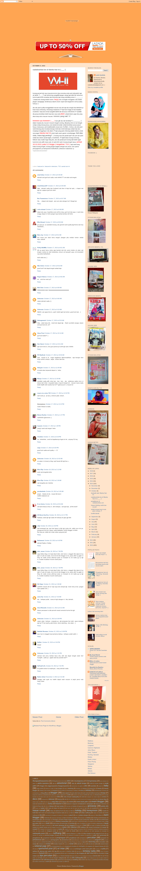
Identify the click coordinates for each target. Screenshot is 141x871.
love (84, 825)
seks (91, 844)
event (71, 801)
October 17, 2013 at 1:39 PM (52, 426)
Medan (90, 768)
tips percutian (46, 855)
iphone (60, 815)
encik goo (47, 801)
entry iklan (55, 801)
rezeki (65, 843)
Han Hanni (40, 344)
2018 (91, 471)
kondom (91, 821)
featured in (41, 166)
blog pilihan (44, 793)
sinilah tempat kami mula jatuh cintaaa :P (98, 510)
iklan (76, 812)
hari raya (87, 808)
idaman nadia (60, 812)
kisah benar (74, 821)
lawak (106, 823)
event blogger (98, 801)
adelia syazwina (43, 783)
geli (85, 806)
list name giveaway (58, 825)
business (46, 794)
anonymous (74, 786)
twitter (34, 857)
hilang (67, 810)
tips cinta (90, 853)
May (92, 527)
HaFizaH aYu (41, 666)
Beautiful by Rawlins (96, 667)
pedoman (71, 835)
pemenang (103, 835)
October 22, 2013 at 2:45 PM (51, 642)
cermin (85, 794)
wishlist (95, 859)
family (50, 803)
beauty (99, 788)
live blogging (70, 825)
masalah (42, 829)
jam (76, 815)
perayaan (82, 838)
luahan (98, 825)
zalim (65, 861)
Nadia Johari (41, 677)
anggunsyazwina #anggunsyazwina (58, 786)
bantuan (85, 788)
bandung (70, 788)
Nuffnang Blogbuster (71, 833)
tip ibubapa (72, 853)
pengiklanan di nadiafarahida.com (97, 502)
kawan (70, 817)
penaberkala (41, 491)
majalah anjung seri (44, 827)
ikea (72, 812)
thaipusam (50, 853)
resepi (34, 844)
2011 (91, 542)
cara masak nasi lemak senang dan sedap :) (101, 593)
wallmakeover (37, 859)
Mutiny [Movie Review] (96, 669)
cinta (58, 796)
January (94, 537)
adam (34, 783)
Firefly (34, 806)
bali (65, 788)
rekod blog (92, 842)
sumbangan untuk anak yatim (83, 848)
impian (94, 812)
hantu (49, 808)
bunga (103, 793)
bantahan (78, 788)
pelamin (82, 835)
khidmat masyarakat (62, 821)
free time (68, 806)
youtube (60, 861)
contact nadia (96, 796)
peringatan (104, 838)
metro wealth (41, 831)
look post (79, 825)
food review (60, 806)
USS (50, 858)
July (92, 521)
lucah (104, 825)
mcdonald (48, 829)
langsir (89, 823)
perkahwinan (37, 840)
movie (73, 831)
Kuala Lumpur (92, 759)
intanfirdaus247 (42, 186)
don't (79, 799)
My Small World (95, 655)
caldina (52, 794)
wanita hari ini (65, 166)
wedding (75, 859)
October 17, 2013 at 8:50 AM (54, 222)
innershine (47, 815)
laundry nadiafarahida (97, 823)
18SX (68, 781)
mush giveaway (95, 831)
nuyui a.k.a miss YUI (44, 393)
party (57, 835)
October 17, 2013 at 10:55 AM (55, 355)
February (94, 534)
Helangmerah (41, 320)
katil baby (59, 817)
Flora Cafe (41, 806)
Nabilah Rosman (42, 631)
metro (34, 831)
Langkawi (91, 745)
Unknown (40, 298)
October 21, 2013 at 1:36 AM (52, 584)
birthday (88, 790)
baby (106, 785)
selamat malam (104, 844)
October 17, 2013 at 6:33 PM (52, 437)
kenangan (55, 819)
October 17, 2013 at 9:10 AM (53, 309)
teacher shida (70, 851)
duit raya (95, 799)
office (79, 833)
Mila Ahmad (41, 222)
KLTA (80, 821)
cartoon (75, 794)
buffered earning (94, 793)
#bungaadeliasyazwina (40, 781)
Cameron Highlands (94, 748)
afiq (73, 783)
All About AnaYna (43, 515)
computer (89, 796)
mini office (61, 831)
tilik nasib (64, 853)
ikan (67, 812)
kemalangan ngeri (37, 819)
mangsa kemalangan (94, 827)
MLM (67, 831)
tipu (58, 855)
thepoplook (57, 853)
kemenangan (48, 819)
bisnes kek (105, 790)
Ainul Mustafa (41, 608)
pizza (73, 840)
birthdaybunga (98, 790)
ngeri (50, 833)
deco (35, 799)
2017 (91, 473)
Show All (106, 680)
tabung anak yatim (45, 851)
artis (85, 786)
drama (89, 799)
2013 (91, 483)
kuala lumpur (56, 823)
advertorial (62, 783)
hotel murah (41, 812)
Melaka (90, 757)
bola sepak (65, 793)
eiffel (41, 801)
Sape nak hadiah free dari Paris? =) (101, 553)
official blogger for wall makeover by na (93, 833)
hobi (71, 810)
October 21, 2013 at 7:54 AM (52, 597)
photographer (55, 840)
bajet (52, 788)
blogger (54, 792)
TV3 (59, 166)
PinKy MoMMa (42, 247)
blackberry (36, 793)
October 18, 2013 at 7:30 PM (54, 551)
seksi (96, 844)
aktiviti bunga (81, 783)
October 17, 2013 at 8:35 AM (53, 175)
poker (78, 839)
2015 (91, 478)
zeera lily (40, 597)
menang (90, 829)
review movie (58, 844)
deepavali (44, 799)
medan (54, 829)
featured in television (51, 166)
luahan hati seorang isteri (95, 611)
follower (51, 806)
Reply (39, 180)
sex (62, 846)
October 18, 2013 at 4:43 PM (53, 540)
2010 (91, 545)
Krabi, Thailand (92, 752)
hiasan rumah (39, 810)
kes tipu (52, 821)
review (48, 844)
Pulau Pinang (92, 761)
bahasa (47, 788)
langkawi (83, 823)
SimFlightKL (82, 846)
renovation (102, 842)
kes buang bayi (85, 819)
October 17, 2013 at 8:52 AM (53, 266)
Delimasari (40, 540)
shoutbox (74, 846)
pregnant (98, 840)
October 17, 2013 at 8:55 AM (56, 276)
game (80, 806)
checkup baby (98, 794)
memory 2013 (82, 829)
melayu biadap (73, 829)
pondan (83, 839)
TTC (80, 855)
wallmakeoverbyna (49, 859)
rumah (71, 844)
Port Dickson (91, 773)
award (100, 786)
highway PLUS (59, 810)
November (94, 488)
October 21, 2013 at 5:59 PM (53, 618)
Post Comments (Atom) (48, 721)
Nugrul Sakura (42, 276)
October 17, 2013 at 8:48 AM (55, 209)
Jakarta (90, 771)
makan (64, 827)
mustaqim (104, 831)
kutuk (78, 823)
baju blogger (58, 788)
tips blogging (80, 853)
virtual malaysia (90, 857)
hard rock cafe (68, 808)
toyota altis (74, 855)
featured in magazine (72, 803)
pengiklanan (73, 838)
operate (40, 835)
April (92, 529)
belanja (41, 790)
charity (91, 794)
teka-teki (79, 851)
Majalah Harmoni (56, 827)
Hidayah (40, 367)
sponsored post (45, 848)
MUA (80, 831)
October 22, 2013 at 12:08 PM (58, 631)
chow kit (52, 796)
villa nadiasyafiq (77, 858)
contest (104, 796)
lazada (37, 825)
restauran (41, 844)
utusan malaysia (59, 858)
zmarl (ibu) (40, 175)
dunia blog (103, 799)
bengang (54, 790)
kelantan (95, 817)
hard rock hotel (78, 808)
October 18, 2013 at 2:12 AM (52, 469)
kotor (43, 823)
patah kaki (63, 835)
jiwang (92, 815)
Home (58, 717)
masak (104, 827)
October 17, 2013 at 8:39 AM (57, 186)
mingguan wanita (51, 831)
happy (55, 808)
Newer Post (37, 717)
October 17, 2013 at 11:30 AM (51, 378)
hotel (34, 812)
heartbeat (94, 808)
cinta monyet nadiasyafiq (71, 796)
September (95, 516)
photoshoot (65, 840)
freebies (75, 806)
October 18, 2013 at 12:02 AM (53, 458)
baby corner (40, 788)
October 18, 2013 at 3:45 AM (54, 491)
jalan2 (71, 815)
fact (45, 803)
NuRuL (39, 642)
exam (34, 803)
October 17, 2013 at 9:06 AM (53, 298)
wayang (69, 859)
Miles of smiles (95, 661)
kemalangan (103, 817)
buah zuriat (85, 793)
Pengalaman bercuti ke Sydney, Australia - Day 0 (102, 583)
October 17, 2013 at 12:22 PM (55, 404)
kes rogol (45, 821)
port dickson (90, 839)
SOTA (106, 846)
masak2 (35, 829)
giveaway (92, 806)
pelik (94, 835)
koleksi (85, 821)
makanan (73, 827)
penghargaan (61, 838)
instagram (54, 815)
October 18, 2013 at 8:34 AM (54, 504)
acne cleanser (103, 781)
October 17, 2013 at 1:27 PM (56, 415)
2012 (91, 540)
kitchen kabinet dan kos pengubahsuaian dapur (102, 616)
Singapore (91, 764)
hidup (51, 810)
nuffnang (57, 833)
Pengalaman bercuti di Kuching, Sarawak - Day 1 (102, 574)
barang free (92, 788)
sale (82, 843)
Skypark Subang (99, 846)
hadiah (43, 808)
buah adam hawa (75, 793)
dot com (84, 799)
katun (64, 817)
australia (93, 786)
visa (97, 857)
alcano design (99, 783)
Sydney (90, 766)
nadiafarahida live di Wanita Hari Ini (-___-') (99, 497)
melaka (66, 829)
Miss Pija (40, 469)
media (60, 829)
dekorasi (51, 799)
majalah (35, 827)
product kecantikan (47, 842)
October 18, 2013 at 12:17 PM (58, 515)
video (68, 858)
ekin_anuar (41, 551)
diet (65, 799)
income (100, 812)
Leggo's (43, 825)
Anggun (42, 786)
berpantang (69, 790)
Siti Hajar (40, 584)
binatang (81, 790)
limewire (49, 825)
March (93, 532)
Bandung (90, 743)
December (94, 486)
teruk (102, 851)
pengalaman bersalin (48, 838)
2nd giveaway (92, 781)
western (83, 859)
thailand (41, 853)
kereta (77, 819)
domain (74, 799)
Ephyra (64, 801)
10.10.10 (62, 781)
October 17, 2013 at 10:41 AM (54, 344)
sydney (35, 851)
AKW (91, 783)
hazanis (39, 426)
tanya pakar (62, 851)
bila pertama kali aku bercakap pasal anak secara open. (102, 564)
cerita (80, 794)
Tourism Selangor (65, 855)
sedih (86, 844)
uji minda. (40, 858)
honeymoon (92, 810)
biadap (75, 790)
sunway (97, 848)
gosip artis (104, 806)
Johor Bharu (91, 750)
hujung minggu (51, 812)
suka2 (71, 848)
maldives (83, 827)
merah (95, 829)
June (93, 524)
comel (83, 796)
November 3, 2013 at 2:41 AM (55, 677)
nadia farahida (100, 75)
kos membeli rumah (99, 821)
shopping (67, 846)
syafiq (103, 848)
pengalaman (36, 838)
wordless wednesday (39, 861)
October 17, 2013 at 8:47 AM (57, 198)
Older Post (79, 717)
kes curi (94, 819)
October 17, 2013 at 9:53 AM (55, 320)
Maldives (90, 741)
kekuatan (82, 817)
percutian (91, 837)
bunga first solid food (37, 794)
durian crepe (35, 801)
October (94, 491)
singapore (90, 846)
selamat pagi (40, 846)
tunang (89, 855)
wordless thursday (103, 859)
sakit (78, 844)
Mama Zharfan (42, 415)
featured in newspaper (86, 803)
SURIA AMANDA (95, 649)
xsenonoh (54, 861)
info (40, 815)
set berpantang (55, 846)
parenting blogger (49, 835)
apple (81, 786)
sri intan (61, 848)
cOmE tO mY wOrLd (96, 672)
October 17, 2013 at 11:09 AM (52, 367)
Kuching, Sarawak (93, 754)
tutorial (95, 855)
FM (46, 806)
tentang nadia (89, 851)
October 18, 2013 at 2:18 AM (52, 480)
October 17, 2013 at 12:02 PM (60, 393)
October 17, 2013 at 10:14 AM (54, 333)
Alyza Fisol (41, 333)
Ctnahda (40, 437)
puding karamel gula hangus (60, 841)
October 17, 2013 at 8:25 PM (50, 447)
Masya (39, 378)
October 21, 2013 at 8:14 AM (56, 608)
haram (61, 808)
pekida (76, 835)
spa (35, 848)
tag (55, 851)
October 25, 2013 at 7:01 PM (55, 666)
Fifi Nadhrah (41, 355)
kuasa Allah (65, 823)
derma (60, 799)
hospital (104, 810)
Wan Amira (40, 266)
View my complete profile (95, 87)
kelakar (88, 817)
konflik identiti (95, 513)
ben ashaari (47, 790)
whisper (89, 859)
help (105, 808)
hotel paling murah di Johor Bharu (101, 635)
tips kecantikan (100, 853)
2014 (91, 481)
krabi (47, 823)
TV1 (101, 855)
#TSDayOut (55, 781)
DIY (69, 799)
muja (38, 447)
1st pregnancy (79, 781)
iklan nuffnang (86, 812)
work (47, 861)
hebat (100, 808)
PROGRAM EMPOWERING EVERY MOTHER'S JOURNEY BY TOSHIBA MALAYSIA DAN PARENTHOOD (98, 676)
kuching (72, 823)
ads (54, 783)
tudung (84, 855)
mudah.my (86, 831)
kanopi (53, 817)
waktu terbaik (103, 857)
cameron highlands (60, 794)
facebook (40, 803)
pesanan (47, 839)
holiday (78, 810)
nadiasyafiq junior (39, 833)
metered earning (103, 829)
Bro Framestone (42, 198)
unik (46, 857)
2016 (91, 476)
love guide (92, 825)
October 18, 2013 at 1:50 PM (49, 526)
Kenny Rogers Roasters (66, 819)
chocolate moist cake (43, 796)
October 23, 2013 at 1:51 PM (53, 653)
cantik (68, 794)
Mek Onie (40, 287)
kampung (46, 817)
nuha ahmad (41, 209)
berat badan (62, 790)
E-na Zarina (41, 504)
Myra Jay (40, 235)
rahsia (78, 841)
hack (37, 808)
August (93, 519)
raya (83, 842)
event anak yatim (82, 801)
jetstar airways (83, 815)
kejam (75, 817)
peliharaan (88, 835)
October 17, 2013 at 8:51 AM (52, 235)
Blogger (81, 866)
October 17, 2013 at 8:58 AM (53, 287)
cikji (38, 526)
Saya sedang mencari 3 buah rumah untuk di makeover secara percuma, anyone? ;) (102, 605)
